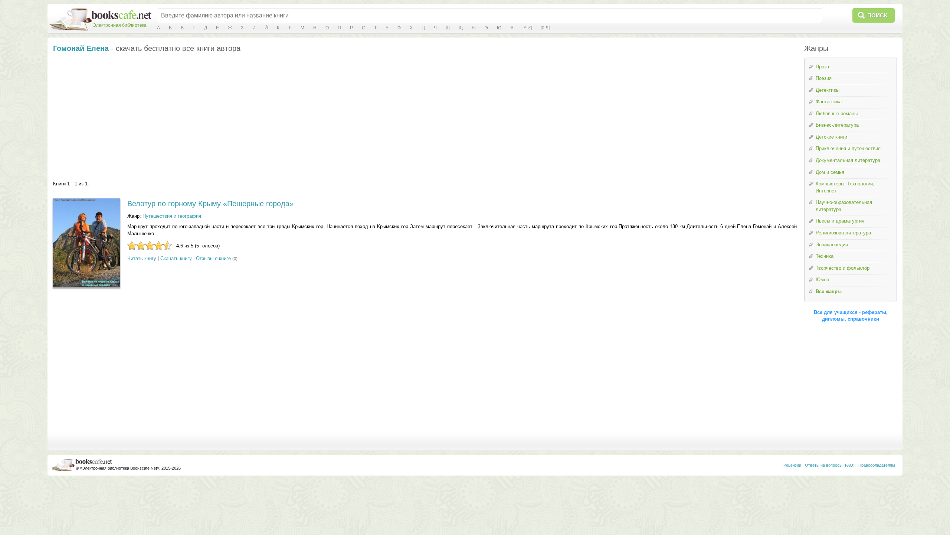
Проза (822, 66)
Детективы (827, 90)
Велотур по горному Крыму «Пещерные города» (210, 204)
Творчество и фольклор (842, 268)
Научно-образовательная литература (844, 206)
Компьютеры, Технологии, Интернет (845, 187)
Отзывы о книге (213, 258)
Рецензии (792, 465)
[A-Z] (527, 27)
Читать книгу (141, 258)
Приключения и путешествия (848, 148)
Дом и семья (830, 172)
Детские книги (831, 137)
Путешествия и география (171, 216)
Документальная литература (848, 160)
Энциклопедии (832, 244)
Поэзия (824, 78)
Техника (824, 256)
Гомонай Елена (81, 48)
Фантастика (829, 101)
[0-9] (545, 27)
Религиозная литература (843, 233)
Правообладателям (876, 465)
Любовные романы (837, 113)
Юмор (822, 279)
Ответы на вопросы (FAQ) (830, 465)
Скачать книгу (176, 258)
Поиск (877, 15)
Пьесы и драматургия (840, 221)
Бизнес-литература (837, 125)
